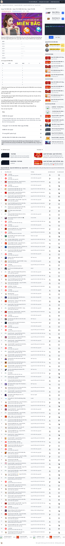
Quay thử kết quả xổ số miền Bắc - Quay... (17, 308)
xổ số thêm (10, 373)
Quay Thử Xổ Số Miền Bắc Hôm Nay (58, 134)
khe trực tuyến (11, 396)
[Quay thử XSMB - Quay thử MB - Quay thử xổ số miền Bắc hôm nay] (48, 116)
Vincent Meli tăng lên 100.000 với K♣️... (16, 217)
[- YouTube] (48, 112)
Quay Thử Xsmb (54, 58)
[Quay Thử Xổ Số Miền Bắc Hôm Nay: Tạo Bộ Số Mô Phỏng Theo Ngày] (48, 66)
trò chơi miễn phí (33, 1)
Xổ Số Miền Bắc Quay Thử (55, 72)
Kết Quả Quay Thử (54, 76)
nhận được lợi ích (55, 1)
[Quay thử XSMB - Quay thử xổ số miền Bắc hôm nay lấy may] (48, 120)
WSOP (59, 126)
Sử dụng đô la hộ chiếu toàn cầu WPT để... (17, 358)
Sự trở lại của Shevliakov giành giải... (15, 268)
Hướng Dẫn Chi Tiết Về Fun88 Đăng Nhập (16, 398)
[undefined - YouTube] (48, 107)
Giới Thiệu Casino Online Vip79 (14, 210)
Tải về (62, 1)
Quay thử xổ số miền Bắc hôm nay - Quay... (17, 188)
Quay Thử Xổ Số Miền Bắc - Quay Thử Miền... (17, 282)
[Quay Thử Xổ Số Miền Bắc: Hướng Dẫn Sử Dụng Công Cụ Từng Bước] (48, 62)
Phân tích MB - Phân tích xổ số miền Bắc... (17, 405)
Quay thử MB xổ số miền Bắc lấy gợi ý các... (17, 362)
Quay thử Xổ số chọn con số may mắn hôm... (17, 387)
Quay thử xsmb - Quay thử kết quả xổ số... (17, 333)
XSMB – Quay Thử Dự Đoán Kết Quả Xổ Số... (17, 271)
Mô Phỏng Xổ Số (61, 58)
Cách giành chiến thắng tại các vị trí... (16, 394)
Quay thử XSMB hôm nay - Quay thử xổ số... (17, 228)
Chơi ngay (62, 45)
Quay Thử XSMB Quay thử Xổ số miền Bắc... (17, 203)
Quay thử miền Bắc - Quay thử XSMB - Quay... (17, 261)
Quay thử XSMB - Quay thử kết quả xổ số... (17, 192)
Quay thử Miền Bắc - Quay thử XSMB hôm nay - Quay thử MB (27, 5)
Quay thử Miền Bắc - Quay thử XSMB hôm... (17, 336)
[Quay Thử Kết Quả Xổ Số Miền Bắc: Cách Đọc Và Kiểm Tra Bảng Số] (48, 75)
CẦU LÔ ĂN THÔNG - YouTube (14, 441)
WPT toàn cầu (11, 258)
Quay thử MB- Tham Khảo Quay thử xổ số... (17, 304)
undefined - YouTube (12, 286)
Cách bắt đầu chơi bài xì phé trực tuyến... (16, 235)
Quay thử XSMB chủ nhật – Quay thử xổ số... (17, 524)
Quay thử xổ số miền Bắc (13, 459)
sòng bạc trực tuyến (44, 1)
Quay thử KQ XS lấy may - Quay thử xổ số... (17, 181)
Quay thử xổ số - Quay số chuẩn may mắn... (17, 300)
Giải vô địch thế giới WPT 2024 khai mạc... (17, 297)
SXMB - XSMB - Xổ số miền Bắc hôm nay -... (17, 416)
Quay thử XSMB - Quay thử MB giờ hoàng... (17, 351)
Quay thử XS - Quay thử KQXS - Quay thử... (17, 311)
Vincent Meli (10, 219)
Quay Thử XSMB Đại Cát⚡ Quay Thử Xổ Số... (17, 474)
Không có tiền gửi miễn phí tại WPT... (16, 257)
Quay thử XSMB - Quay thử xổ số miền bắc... (17, 463)
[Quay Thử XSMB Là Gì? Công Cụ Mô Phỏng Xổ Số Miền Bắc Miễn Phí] (48, 57)
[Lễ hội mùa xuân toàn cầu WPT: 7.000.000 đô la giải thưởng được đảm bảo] (48, 142)
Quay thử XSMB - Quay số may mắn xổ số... (17, 492)
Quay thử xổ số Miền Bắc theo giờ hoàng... (17, 250)
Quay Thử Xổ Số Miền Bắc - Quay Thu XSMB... (17, 456)
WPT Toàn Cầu (54, 143)
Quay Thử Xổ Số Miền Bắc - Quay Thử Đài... (17, 412)
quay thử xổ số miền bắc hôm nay (15, 190)
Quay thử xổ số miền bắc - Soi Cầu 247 (16, 427)
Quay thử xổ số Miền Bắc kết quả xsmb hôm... (17, 419)
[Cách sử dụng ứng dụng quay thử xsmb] (48, 129)
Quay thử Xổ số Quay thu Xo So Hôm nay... (17, 488)
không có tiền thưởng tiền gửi (14, 511)
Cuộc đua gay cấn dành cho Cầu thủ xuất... (17, 318)
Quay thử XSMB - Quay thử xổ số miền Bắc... (17, 275)
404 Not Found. (6, 149)
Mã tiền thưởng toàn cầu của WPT (15, 247)
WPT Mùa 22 (10, 320)
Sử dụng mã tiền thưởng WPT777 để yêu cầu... (18, 246)
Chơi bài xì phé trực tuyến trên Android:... (17, 322)
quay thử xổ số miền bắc (8, 5)
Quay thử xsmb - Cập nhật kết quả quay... (16, 376)
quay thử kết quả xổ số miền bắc (15, 182)
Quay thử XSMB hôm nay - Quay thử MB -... (17, 423)
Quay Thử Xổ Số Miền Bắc (55, 63)
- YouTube (38, 149)
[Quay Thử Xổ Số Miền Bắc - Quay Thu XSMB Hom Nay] (48, 133)
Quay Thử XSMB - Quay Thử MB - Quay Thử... (17, 199)
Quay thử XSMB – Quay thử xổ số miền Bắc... (17, 365)
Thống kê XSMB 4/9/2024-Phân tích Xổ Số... (17, 214)
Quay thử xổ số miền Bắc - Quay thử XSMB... (17, 513)
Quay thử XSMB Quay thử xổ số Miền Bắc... (17, 517)
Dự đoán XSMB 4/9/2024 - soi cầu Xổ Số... (16, 239)
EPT (52, 126)
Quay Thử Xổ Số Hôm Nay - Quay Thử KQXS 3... (18, 401)
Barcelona (55, 126)
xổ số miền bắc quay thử (13, 175)
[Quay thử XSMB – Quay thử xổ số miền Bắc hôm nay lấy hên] (48, 138)
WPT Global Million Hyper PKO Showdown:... (17, 383)
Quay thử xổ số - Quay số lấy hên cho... (16, 434)
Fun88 (9, 399)
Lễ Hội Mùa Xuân (60, 143)
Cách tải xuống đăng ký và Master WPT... (16, 369)
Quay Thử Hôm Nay (54, 67)
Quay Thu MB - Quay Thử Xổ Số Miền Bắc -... (17, 196)
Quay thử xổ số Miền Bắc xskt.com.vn (16, 445)
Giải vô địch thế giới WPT (13, 298)
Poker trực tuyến (11, 237)
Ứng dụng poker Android (13, 323)
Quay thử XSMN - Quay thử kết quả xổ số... (17, 438)
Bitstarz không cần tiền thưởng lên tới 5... (17, 510)
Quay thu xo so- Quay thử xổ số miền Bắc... (17, 206)
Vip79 (9, 211)
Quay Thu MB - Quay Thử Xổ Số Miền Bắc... (17, 452)
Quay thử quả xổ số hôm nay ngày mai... (16, 531)
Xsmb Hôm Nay (62, 67)
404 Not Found (11, 293)
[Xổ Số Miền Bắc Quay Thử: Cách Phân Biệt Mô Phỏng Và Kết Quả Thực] (48, 71)
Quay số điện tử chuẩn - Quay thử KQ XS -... (17, 243)
